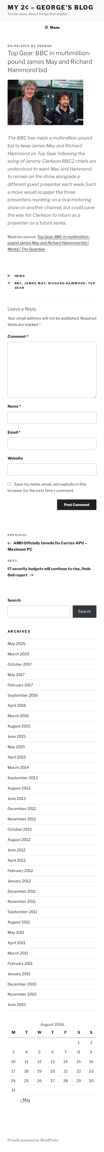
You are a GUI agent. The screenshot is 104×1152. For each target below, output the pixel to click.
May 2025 (16, 643)
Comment (18, 336)
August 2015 (19, 726)
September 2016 (23, 695)
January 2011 (19, 974)
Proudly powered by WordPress (33, 1140)
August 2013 (19, 788)
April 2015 (17, 757)
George (44, 46)
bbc (18, 283)
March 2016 (18, 716)
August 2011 (19, 922)
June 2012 (16, 850)
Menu (55, 27)
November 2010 (22, 994)
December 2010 (22, 984)
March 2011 (18, 953)
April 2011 (16, 943)
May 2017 (16, 674)
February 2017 (20, 685)
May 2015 (16, 747)
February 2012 (20, 870)
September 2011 (22, 912)
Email (14, 432)
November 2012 (22, 819)
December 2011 (22, 891)
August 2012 (19, 839)
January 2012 (19, 881)
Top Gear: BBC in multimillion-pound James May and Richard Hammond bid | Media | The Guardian (49, 243)
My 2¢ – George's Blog (50, 7)
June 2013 (17, 798)
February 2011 (20, 963)
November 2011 (22, 901)
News (20, 276)
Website (15, 458)
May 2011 (16, 932)
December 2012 (22, 808)
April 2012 (17, 860)
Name (14, 406)
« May (25, 1100)
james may (35, 283)
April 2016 (17, 705)
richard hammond (67, 283)
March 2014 (18, 767)
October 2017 (20, 664)
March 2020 (18, 654)
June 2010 (17, 1004)
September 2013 (23, 778)
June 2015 (17, 736)
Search (14, 600)
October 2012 (20, 829)
